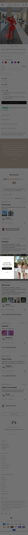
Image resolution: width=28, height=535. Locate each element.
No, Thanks (7, 272)
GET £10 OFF (7, 268)
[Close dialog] (27, 257)
